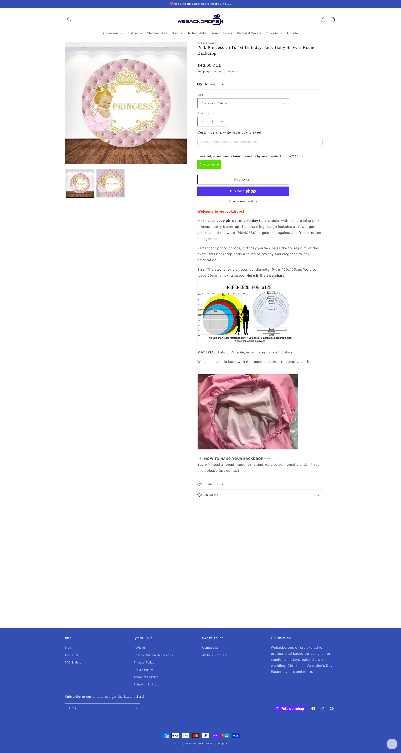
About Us (71, 655)
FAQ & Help (73, 662)
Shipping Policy (144, 684)
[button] (69, 19)
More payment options (243, 201)
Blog (68, 647)
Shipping (203, 71)
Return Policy (143, 669)
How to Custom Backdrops (153, 655)
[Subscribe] (135, 708)
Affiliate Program (214, 655)
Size (200, 94)
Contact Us (210, 647)
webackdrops (193, 743)
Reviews (139, 647)
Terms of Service (146, 677)
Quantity (203, 113)
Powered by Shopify (214, 743)
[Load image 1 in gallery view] (80, 183)
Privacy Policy (143, 662)
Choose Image (209, 164)
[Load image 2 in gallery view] (110, 183)
